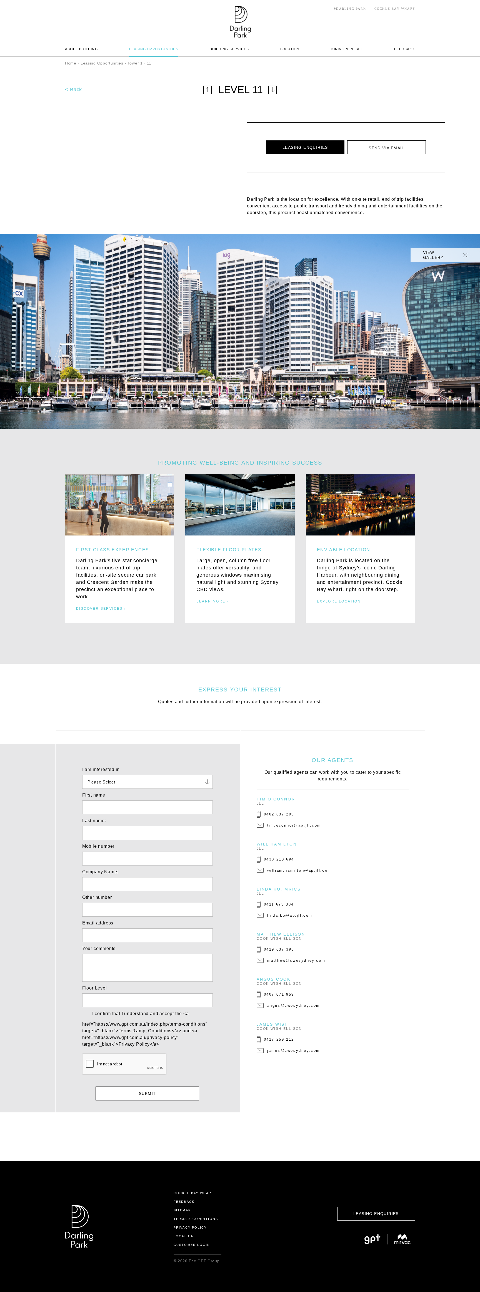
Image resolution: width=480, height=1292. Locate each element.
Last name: (94, 820)
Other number (97, 897)
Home (70, 63)
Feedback (184, 1201)
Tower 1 (135, 63)
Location (184, 1236)
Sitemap (182, 1210)
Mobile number (98, 846)
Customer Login (192, 1244)
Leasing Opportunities (102, 63)
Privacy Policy (190, 1227)
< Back (73, 89)
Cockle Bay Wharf (194, 1193)
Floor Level (94, 988)
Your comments (99, 948)
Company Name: (100, 871)
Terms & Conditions (196, 1219)
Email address (97, 923)
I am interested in (101, 769)
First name (93, 795)
